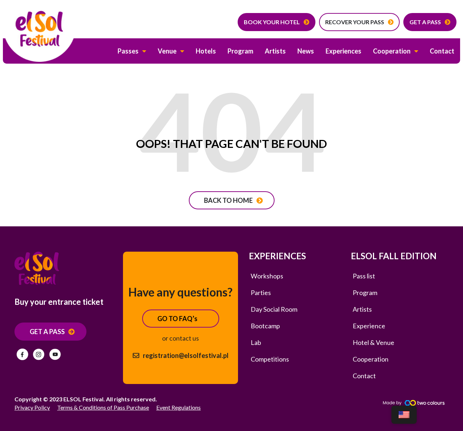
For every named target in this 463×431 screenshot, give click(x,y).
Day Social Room (274, 309)
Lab (256, 342)
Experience (369, 326)
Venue (167, 51)
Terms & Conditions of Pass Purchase (103, 407)
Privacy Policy (32, 407)
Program (240, 51)
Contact (442, 51)
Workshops (267, 276)
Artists (275, 51)
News (305, 51)
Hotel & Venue (373, 342)
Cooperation (392, 51)
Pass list (364, 276)
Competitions (270, 359)
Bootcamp (265, 326)
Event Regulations (178, 407)
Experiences (343, 51)
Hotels (206, 51)
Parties (261, 292)
